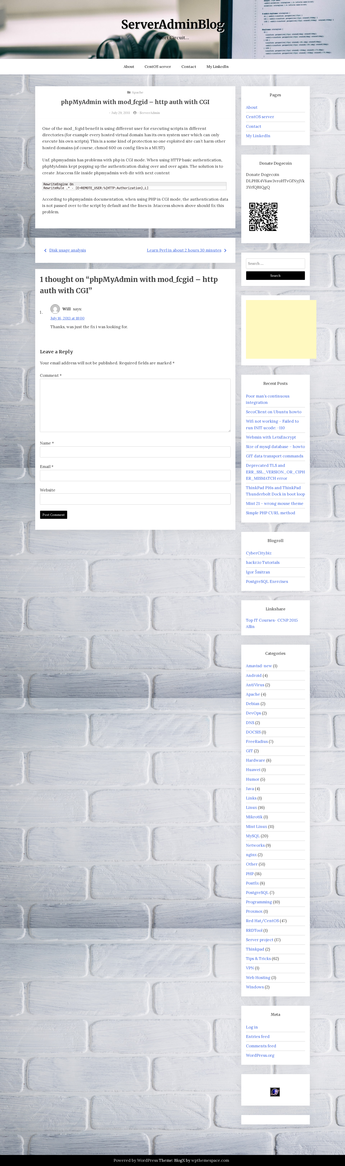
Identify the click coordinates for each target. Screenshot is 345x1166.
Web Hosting (258, 977)
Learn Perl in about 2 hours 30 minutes (184, 250)
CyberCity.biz (259, 553)
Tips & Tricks (258, 958)
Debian (253, 703)
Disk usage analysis (67, 250)
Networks (255, 845)
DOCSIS (253, 732)
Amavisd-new (259, 665)
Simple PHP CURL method (270, 512)
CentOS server (158, 66)
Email (47, 466)
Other (252, 864)
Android (254, 675)
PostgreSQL (257, 892)
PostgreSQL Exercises (267, 581)
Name (47, 443)
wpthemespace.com (210, 1160)
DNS (250, 722)
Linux (251, 807)
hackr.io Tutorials (263, 562)
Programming (259, 902)
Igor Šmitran (258, 572)
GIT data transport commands (274, 456)
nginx (251, 854)
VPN (250, 968)
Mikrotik (254, 816)
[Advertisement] (281, 329)
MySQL (253, 835)
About (129, 66)
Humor (252, 779)
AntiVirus (255, 684)
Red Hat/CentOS (262, 920)
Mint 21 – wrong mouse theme (274, 503)
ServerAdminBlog (172, 24)
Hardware (255, 760)
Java (250, 788)
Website (47, 490)
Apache (137, 92)
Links (251, 798)
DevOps (253, 713)
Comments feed (261, 1046)
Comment (51, 375)
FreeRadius (257, 741)
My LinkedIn (218, 66)
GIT (249, 750)
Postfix (252, 883)
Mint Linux (256, 826)
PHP (250, 873)
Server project (259, 939)
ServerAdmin (150, 113)
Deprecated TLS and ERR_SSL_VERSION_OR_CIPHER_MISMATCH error (275, 472)
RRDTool (254, 930)
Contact (188, 66)
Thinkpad (255, 949)
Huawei (253, 769)
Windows (255, 987)
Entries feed (258, 1036)
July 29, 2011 (120, 113)
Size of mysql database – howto (275, 446)
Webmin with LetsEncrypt (271, 437)
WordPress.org (260, 1055)
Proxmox (254, 911)
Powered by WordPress (136, 1160)
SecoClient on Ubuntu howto (273, 411)
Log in (252, 1027)
